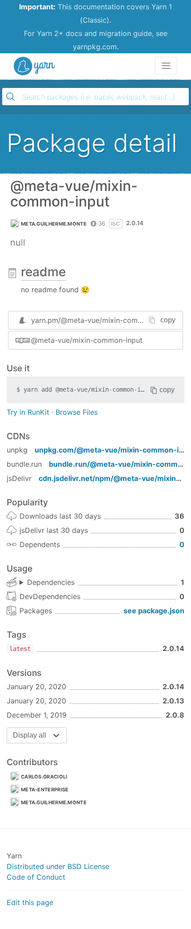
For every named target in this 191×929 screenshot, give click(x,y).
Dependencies (51, 582)
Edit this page (30, 902)
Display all (29, 735)
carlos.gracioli (44, 777)
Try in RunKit (28, 412)
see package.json (153, 610)
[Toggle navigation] (166, 66)
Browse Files (77, 412)
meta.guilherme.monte (54, 224)
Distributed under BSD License (58, 866)
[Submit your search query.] (11, 97)
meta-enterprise (45, 789)
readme (43, 271)
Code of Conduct (36, 877)
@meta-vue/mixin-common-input (87, 340)
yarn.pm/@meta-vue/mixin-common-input (101, 320)
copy (167, 320)
